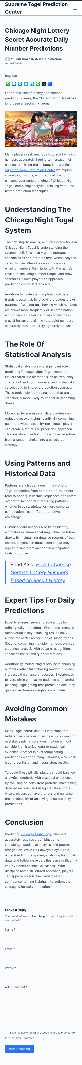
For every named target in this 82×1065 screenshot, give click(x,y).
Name (10, 929)
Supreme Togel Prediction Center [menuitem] (30, 170)
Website (10, 968)
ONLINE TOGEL (13, 63)
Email (10, 949)
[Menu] (75, 8)
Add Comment (16, 987)
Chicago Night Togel (36, 834)
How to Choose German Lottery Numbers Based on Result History (41, 572)
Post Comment (19, 1049)
